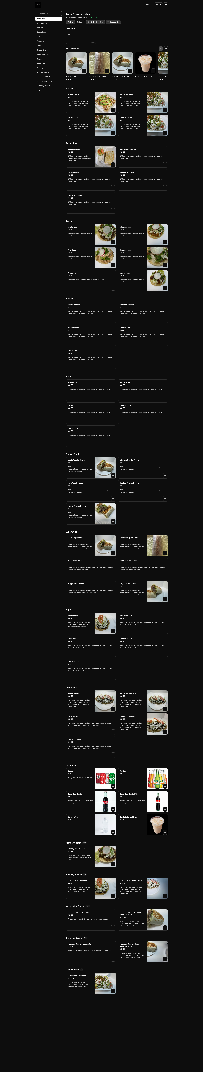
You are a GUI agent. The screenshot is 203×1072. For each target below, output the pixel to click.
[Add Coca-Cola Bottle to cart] (113, 809)
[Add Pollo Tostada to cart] (113, 343)
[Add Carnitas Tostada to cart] (165, 343)
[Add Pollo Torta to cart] (113, 421)
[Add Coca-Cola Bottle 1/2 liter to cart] (165, 809)
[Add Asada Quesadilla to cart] (113, 165)
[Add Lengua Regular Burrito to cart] (113, 522)
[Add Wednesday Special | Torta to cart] (113, 928)
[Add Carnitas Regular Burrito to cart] (165, 499)
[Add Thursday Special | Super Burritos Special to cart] (165, 959)
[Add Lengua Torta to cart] (113, 444)
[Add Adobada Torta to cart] (165, 398)
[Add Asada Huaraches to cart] (113, 709)
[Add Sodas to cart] (113, 786)
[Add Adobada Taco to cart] (165, 242)
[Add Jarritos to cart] (165, 786)
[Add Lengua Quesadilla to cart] (113, 211)
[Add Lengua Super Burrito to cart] (165, 599)
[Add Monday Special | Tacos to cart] (113, 864)
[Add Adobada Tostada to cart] (165, 320)
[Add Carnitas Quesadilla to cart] (165, 188)
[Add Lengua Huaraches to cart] (113, 755)
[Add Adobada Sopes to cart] (165, 631)
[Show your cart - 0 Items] (165, 5)
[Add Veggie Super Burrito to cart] (113, 599)
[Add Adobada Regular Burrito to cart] (165, 476)
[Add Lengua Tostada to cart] (113, 366)
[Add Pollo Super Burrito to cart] (113, 576)
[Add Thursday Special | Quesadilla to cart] (113, 959)
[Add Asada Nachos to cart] (113, 110)
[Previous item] (161, 48)
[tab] (70, 22)
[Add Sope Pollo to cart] (113, 654)
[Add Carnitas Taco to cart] (165, 265)
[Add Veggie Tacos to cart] (113, 288)
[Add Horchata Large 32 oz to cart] (153, 71)
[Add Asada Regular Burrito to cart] (130, 71)
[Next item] (166, 48)
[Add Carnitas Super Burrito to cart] (165, 576)
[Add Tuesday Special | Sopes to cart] (113, 896)
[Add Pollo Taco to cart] (113, 265)
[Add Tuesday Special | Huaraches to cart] (165, 896)
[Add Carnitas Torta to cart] (165, 421)
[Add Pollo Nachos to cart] (113, 133)
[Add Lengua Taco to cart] (165, 288)
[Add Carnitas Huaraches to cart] (165, 732)
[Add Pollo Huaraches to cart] (113, 732)
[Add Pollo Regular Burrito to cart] (113, 499)
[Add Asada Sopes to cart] (113, 631)
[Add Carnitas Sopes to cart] (165, 654)
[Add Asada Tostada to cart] (113, 320)
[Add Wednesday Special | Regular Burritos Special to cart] (165, 928)
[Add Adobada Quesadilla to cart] (165, 165)
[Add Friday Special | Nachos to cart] (113, 991)
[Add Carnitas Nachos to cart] (165, 133)
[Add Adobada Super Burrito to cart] (107, 71)
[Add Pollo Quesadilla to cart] (113, 188)
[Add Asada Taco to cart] (113, 242)
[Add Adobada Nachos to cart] (165, 110)
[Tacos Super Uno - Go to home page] (38, 5)
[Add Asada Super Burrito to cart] (84, 71)
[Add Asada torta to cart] (113, 398)
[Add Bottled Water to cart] (113, 832)
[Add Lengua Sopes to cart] (113, 677)
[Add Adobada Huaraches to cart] (165, 709)
